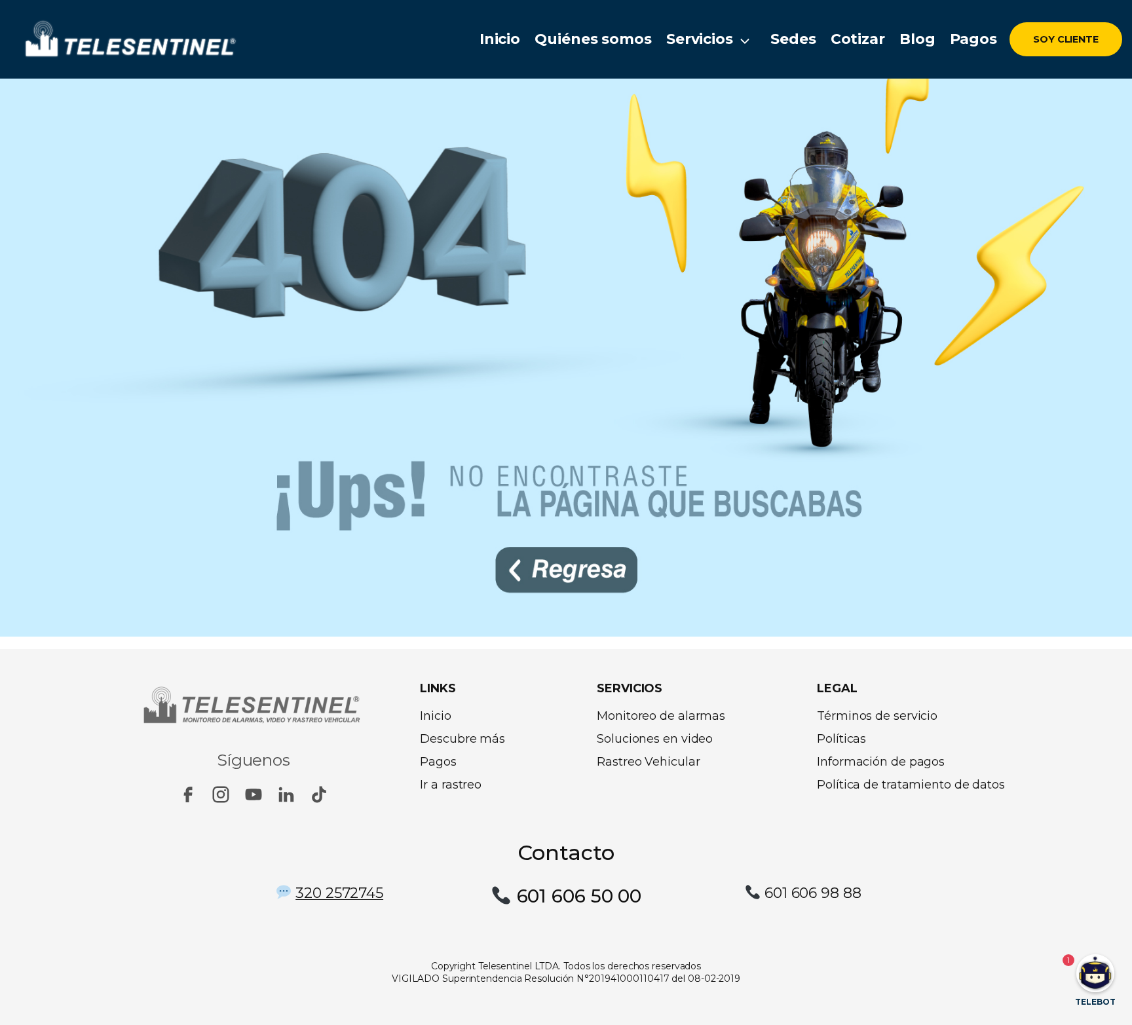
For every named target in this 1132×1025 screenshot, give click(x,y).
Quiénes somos (593, 39)
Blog (917, 39)
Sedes (793, 39)
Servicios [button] (699, 39)
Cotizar (858, 39)
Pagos (974, 39)
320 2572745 (339, 893)
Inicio (500, 39)
